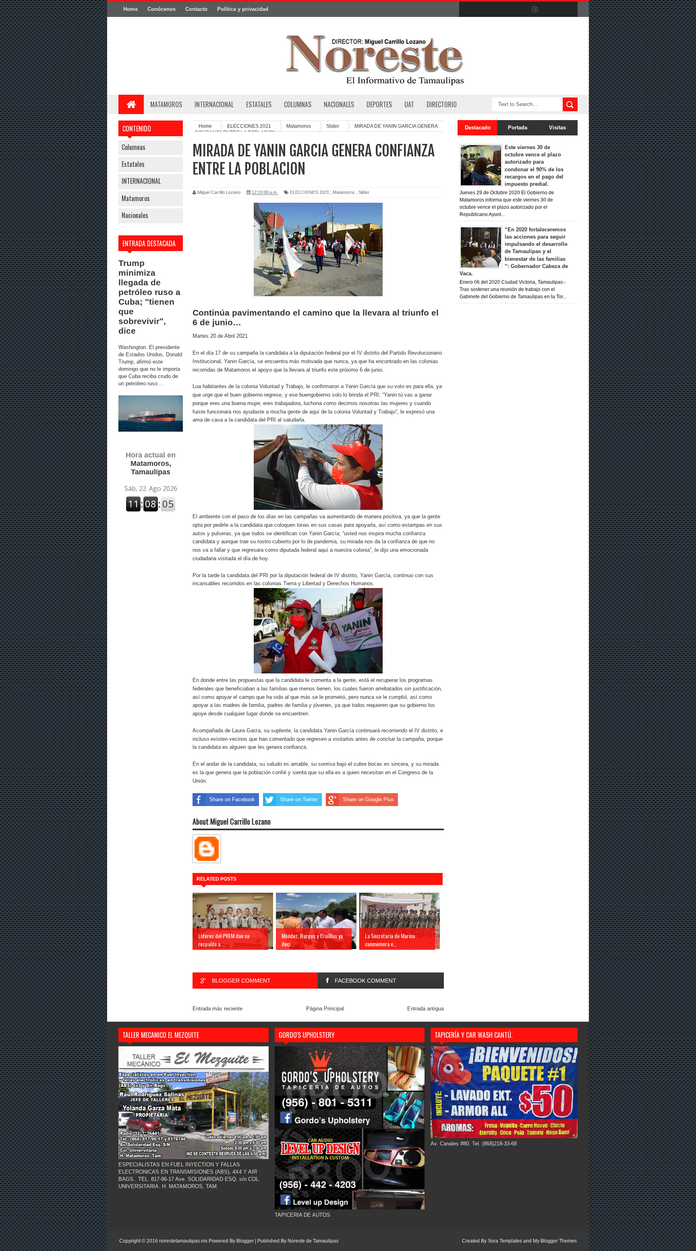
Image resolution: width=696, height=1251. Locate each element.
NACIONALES (339, 104)
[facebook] (467, 10)
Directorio (442, 104)
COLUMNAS (297, 104)
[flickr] (518, 10)
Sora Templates (505, 1241)
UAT (409, 104)
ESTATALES (258, 104)
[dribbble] (535, 10)
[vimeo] (501, 10)
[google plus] (569, 10)
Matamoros (166, 104)
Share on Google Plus (368, 799)
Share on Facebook (232, 799)
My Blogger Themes (555, 1241)
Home (130, 9)
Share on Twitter (299, 799)
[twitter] (484, 10)
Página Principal (325, 1009)
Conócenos (161, 9)
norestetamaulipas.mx (184, 1241)
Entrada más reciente (217, 1009)
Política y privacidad (242, 9)
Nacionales (135, 215)
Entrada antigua (425, 1009)
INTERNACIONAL (214, 104)
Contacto (196, 9)
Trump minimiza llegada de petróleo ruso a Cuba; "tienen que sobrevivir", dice (149, 296)
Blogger (245, 1241)
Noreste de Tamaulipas (313, 1241)
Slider (363, 192)
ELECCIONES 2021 (309, 192)
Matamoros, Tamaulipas (151, 463)
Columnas (133, 147)
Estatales (133, 164)
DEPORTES (379, 104)
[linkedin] (552, 10)
